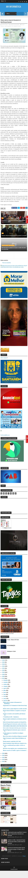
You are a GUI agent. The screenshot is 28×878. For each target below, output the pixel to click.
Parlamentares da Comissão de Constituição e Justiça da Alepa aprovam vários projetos (13, 221)
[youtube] (26, 1)
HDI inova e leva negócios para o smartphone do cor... (15, 748)
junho (4, 692)
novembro (5, 682)
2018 (3, 676)
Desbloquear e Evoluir (11, 651)
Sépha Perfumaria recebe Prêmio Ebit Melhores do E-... (14, 738)
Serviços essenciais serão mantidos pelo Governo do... (14, 714)
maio (4, 694)
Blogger (24, 856)
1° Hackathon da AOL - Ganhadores (11, 717)
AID (2, 218)
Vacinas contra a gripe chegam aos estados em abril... (15, 708)
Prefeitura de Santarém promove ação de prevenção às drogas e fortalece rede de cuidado (16, 849)
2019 (3, 674)
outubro (5, 684)
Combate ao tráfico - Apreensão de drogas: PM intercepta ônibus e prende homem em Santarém (16, 841)
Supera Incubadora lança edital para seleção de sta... (15, 743)
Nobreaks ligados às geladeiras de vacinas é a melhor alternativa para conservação (14, 248)
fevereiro (5, 700)
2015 (3, 755)
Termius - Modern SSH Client (13, 639)
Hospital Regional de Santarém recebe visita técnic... (15, 724)
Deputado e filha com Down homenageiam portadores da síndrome (14, 235)
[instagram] (21, 1)
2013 (3, 759)
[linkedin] (23, 1)
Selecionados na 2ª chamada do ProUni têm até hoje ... (15, 706)
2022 (3, 668)
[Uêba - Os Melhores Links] (5, 351)
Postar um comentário (6, 262)
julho (4, 690)
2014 (3, 757)
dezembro (5, 680)
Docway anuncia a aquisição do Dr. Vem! (12, 741)
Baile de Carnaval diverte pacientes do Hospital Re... (15, 722)
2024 (3, 664)
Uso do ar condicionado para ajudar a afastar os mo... (14, 745)
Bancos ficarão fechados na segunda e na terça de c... (14, 711)
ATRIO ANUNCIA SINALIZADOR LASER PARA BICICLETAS (15, 726)
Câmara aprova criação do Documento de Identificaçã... (12, 702)
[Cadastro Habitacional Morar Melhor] (14, 297)
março (4, 698)
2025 (3, 662)
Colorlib (16, 869)
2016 (3, 753)
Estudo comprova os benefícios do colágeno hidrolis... (13, 733)
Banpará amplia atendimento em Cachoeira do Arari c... (14, 719)
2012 (3, 761)
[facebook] (19, 1)
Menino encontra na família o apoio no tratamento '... (15, 750)
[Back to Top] (14, 867)
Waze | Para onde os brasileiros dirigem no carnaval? (15, 736)
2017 (3, 678)
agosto (5, 688)
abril (4, 696)
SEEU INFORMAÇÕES (11, 645)
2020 (3, 672)
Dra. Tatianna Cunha (16, 26)
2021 (3, 670)
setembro (5, 686)
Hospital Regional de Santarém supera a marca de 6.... (14, 730)
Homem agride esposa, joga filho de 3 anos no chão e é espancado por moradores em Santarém (17, 833)
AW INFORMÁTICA (13, 6)
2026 (3, 660)
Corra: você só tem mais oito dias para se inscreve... (15, 728)
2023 (3, 666)
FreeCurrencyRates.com (5, 435)
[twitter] (24, 1)
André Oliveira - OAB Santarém (8, 245)
